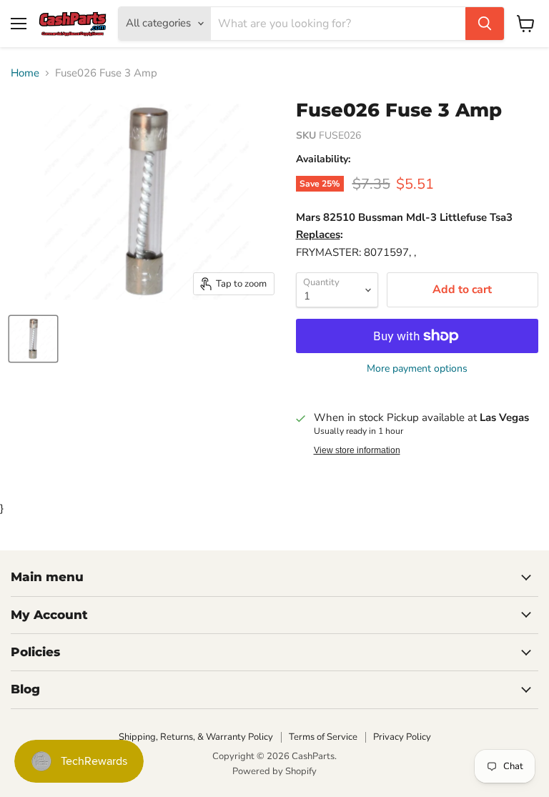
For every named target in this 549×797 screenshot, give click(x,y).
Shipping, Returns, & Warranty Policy (196, 737)
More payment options (417, 369)
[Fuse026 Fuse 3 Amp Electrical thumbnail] (33, 339)
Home (25, 73)
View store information (357, 450)
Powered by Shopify (274, 771)
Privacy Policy (402, 737)
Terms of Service (323, 737)
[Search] (484, 23)
